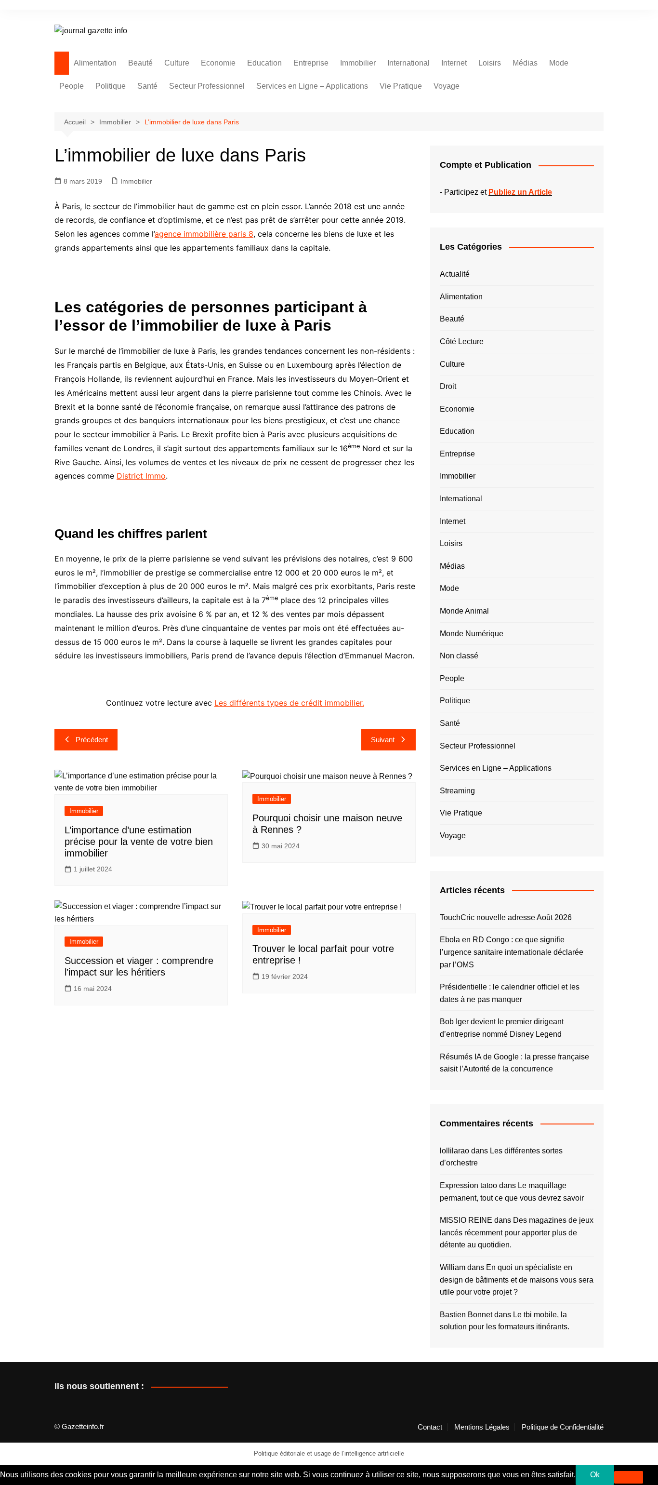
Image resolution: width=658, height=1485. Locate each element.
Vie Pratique (401, 86)
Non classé (459, 656)
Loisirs (489, 63)
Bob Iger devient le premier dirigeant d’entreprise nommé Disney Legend (502, 1027)
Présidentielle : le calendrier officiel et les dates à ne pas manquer (509, 993)
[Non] (628, 1477)
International (408, 63)
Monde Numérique (471, 633)
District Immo (141, 476)
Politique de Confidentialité (563, 1427)
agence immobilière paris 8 (204, 234)
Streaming (457, 791)
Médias (525, 63)
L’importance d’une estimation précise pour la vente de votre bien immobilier (139, 841)
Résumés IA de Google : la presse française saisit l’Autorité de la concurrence (514, 1063)
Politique (110, 86)
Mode (558, 63)
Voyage (447, 86)
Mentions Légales (482, 1427)
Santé (147, 86)
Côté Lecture (462, 341)
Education (264, 63)
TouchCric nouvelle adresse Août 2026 (506, 917)
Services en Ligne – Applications (312, 86)
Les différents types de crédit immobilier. (289, 703)
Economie (218, 63)
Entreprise (311, 63)
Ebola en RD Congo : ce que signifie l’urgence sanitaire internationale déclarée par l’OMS (511, 952)
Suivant (383, 740)
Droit (448, 386)
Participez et (498, 192)
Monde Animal (464, 611)
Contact (430, 1427)
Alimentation (95, 63)
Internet (454, 63)
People (71, 86)
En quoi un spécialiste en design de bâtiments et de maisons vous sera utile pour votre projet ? (516, 1279)
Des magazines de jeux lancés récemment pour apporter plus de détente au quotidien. (516, 1232)
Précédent (92, 740)
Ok (595, 1475)
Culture (176, 63)
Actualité (455, 274)
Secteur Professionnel (207, 86)
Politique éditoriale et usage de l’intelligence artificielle (329, 1453)
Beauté (140, 63)
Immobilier (358, 63)
